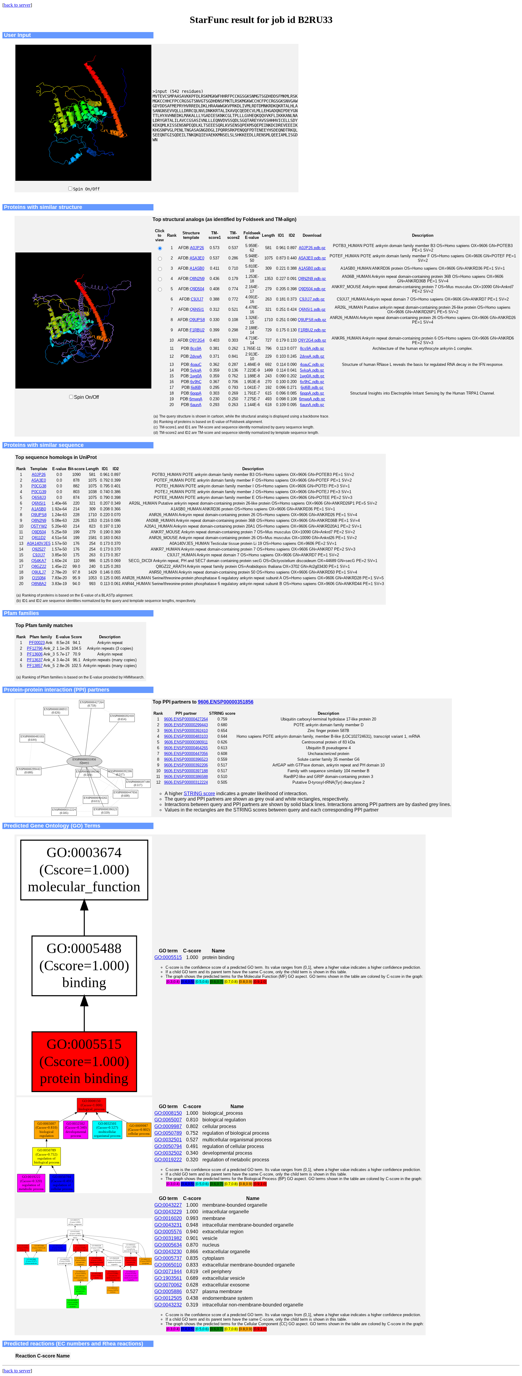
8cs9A (195, 348)
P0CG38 (38, 486)
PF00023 (37, 642)
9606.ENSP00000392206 (186, 765)
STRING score (199, 793)
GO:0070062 (168, 1284)
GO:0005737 (168, 1258)
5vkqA (195, 370)
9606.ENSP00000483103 (186, 736)
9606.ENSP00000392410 (186, 730)
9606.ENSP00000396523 (186, 759)
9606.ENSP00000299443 (186, 725)
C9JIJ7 (197, 299)
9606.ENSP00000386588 (186, 776)
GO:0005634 (168, 1245)
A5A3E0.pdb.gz (312, 258)
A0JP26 (197, 248)
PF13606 (35, 654)
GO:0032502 (168, 1153)
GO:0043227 (168, 1205)
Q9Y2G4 (197, 340)
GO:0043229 (168, 1211)
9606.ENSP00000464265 (186, 748)
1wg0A (196, 376)
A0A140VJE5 (38, 543)
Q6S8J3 (39, 497)
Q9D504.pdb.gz (312, 289)
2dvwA (196, 356)
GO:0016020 (168, 1218)
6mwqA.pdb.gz (312, 399)
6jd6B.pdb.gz (312, 387)
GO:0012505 (168, 1298)
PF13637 (35, 660)
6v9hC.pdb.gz (312, 381)
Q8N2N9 (197, 278)
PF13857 (35, 665)
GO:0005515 (168, 957)
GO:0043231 (168, 1225)
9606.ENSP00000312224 (186, 782)
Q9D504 (197, 289)
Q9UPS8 (197, 319)
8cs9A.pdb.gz (312, 348)
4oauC (195, 364)
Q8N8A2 (38, 583)
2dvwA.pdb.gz (312, 356)
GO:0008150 (168, 1113)
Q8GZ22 (38, 566)
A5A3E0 (197, 258)
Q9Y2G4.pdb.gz (312, 340)
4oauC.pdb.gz (312, 364)
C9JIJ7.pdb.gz (312, 299)
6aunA (195, 404)
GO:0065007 (168, 1119)
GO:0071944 (168, 1271)
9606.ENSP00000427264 (186, 719)
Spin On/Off (86, 189)
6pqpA (195, 393)
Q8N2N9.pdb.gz (312, 278)
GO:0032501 (168, 1139)
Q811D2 (39, 537)
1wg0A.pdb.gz (312, 376)
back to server (17, 5)
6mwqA (195, 399)
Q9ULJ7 (39, 572)
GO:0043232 (168, 1304)
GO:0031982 (168, 1238)
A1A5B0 (197, 268)
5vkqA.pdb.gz (312, 370)
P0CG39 (38, 492)
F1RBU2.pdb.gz (312, 330)
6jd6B (196, 387)
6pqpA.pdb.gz (312, 393)
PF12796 (35, 648)
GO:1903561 (168, 1278)
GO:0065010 (168, 1264)
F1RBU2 (197, 330)
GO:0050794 (168, 1146)
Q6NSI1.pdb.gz (312, 309)
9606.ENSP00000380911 (186, 742)
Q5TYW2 (39, 526)
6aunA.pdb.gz (312, 404)
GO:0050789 (168, 1133)
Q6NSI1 (197, 309)
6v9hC (195, 381)
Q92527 (39, 549)
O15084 (39, 578)
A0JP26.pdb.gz (312, 248)
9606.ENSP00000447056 (186, 753)
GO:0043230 (168, 1251)
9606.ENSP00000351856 (225, 701)
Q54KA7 (38, 560)
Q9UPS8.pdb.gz (312, 319)
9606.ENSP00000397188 (186, 771)
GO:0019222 (168, 1159)
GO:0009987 (168, 1126)
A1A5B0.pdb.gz (312, 268)
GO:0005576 (168, 1231)
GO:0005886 (168, 1291)
